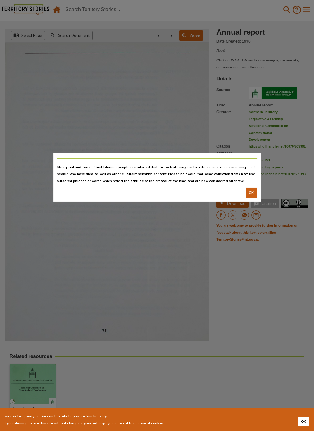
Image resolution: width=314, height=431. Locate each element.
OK (251, 192)
